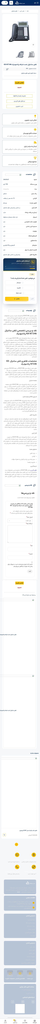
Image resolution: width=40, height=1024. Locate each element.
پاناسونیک (6, 189)
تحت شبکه (18, 293)
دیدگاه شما (29, 524)
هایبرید (19, 288)
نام (31, 546)
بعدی (17, 299)
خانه (27, 11)
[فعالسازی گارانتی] (20, 973)
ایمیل (31, 554)
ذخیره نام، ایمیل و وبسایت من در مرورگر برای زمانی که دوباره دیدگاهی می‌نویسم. (20, 565)
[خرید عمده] (30, 973)
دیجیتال (19, 282)
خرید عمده (30, 979)
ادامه (18, 892)
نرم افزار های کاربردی (19, 101)
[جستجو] (11, 3)
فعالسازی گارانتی (20, 979)
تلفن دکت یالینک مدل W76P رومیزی (28, 830)
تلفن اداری (22, 11)
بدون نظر (7, 69)
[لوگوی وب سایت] (20, 3)
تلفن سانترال (14, 11)
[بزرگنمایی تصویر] (33, 45)
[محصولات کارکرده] (10, 973)
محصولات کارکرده (10, 979)
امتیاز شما (29, 517)
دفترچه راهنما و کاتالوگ (19, 96)
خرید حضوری (19, 106)
